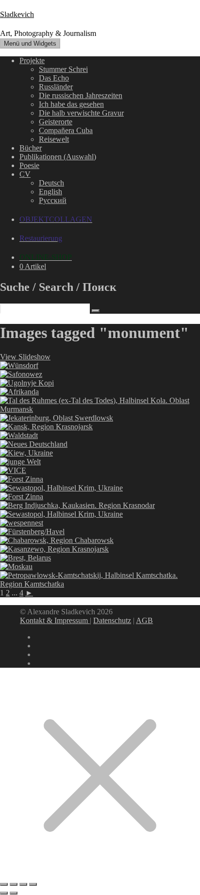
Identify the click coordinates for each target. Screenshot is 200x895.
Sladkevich (17, 14)
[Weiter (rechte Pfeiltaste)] (13, 893)
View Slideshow (25, 357)
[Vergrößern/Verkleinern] (4, 884)
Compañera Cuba (66, 130)
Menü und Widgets (30, 43)
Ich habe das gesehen (71, 104)
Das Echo (54, 78)
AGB (144, 620)
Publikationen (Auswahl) (57, 156)
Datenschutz (112, 620)
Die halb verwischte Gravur (81, 113)
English (50, 191)
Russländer (56, 87)
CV (25, 174)
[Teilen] (23, 884)
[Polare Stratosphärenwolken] (100, 409)
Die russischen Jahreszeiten (80, 95)
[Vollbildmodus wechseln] (13, 884)
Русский (53, 200)
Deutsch (51, 183)
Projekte (32, 60)
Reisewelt (54, 139)
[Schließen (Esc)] (33, 884)
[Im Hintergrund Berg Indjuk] (77, 505)
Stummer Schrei (63, 69)
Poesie (29, 165)
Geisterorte (55, 122)
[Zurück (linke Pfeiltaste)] (4, 893)
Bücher (30, 148)
